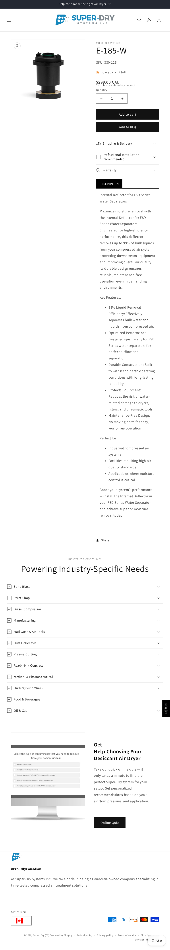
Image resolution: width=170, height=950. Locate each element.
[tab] (109, 184)
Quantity (101, 90)
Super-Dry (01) (41, 935)
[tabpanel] (127, 360)
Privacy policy (105, 935)
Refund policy (85, 935)
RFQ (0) (166, 709)
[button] (9, 20)
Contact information (147, 939)
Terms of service (127, 935)
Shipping (101, 85)
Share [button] (105, 540)
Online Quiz (109, 822)
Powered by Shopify (61, 935)
